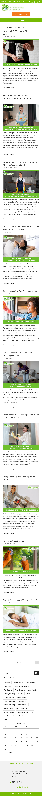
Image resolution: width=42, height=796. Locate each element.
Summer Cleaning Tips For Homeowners (20, 291)
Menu (23, 20)
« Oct (10, 752)
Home (28, 694)
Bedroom (7, 682)
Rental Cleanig (9, 708)
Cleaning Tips (30, 682)
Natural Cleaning (9, 705)
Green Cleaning (32, 690)
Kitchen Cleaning (9, 701)
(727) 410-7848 (6, 1)
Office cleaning (22, 705)
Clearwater (7, 686)
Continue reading (8, 87)
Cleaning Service (18, 682)
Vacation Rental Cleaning (24, 716)
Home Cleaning (9, 697)
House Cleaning (21, 697)
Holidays (20, 694)
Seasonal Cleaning (22, 708)
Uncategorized (9, 716)
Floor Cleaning (20, 690)
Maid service (22, 701)
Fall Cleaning (8, 690)
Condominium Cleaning (21, 686)
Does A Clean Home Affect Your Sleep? (20, 600)
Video (6, 719)
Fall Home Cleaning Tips (13, 541)
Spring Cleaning (9, 712)
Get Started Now (21, 14)
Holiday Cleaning (9, 694)
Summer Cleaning (22, 712)
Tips (31, 712)
